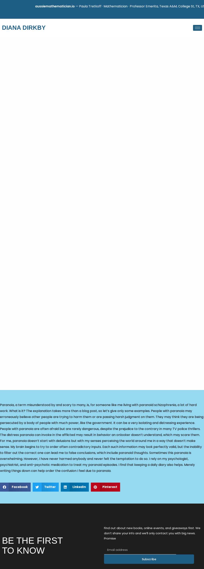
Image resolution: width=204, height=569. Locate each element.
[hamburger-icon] (197, 28)
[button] (15, 487)
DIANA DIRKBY (24, 27)
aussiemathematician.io (48, 6)
